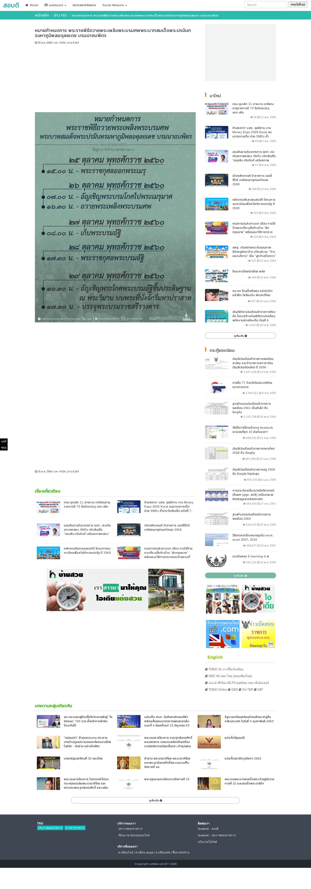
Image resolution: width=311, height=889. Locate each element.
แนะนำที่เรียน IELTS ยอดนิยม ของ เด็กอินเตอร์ (238, 683)
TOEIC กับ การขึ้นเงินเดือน (226, 669)
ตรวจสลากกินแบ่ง (84, 5)
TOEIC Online (217, 689)
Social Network (113, 5)
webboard (56, 5)
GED (234, 689)
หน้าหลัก (42, 15)
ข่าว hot (60, 15)
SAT (260, 689)
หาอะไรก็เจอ (298, 4)
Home (33, 5)
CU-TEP (247, 689)
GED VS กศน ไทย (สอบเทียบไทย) (230, 676)
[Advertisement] (115, 76)
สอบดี (11, 5)
